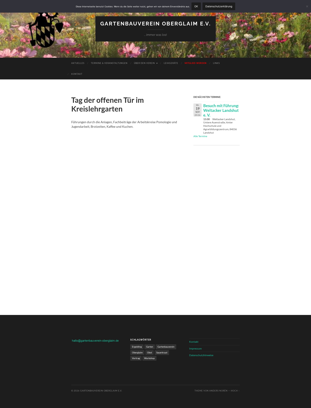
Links (216, 63)
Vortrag (136, 358)
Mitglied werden (196, 63)
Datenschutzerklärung (218, 6)
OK (196, 6)
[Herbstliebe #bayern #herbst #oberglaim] (216, 222)
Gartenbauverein (165, 346)
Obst (149, 352)
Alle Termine (200, 136)
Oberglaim (137, 352)
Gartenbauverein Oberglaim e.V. (155, 24)
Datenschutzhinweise (201, 355)
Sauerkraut (161, 352)
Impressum (195, 348)
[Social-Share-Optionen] (196, 196)
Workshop (149, 358)
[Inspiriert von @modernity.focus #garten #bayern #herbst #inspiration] (216, 268)
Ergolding (137, 346)
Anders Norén (218, 390)
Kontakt (76, 74)
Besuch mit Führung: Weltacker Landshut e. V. (221, 110)
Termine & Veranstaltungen (109, 63)
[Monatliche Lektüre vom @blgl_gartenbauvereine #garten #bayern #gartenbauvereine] (216, 175)
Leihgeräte (171, 63)
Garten (149, 346)
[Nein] (307, 6)
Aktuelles (77, 63)
